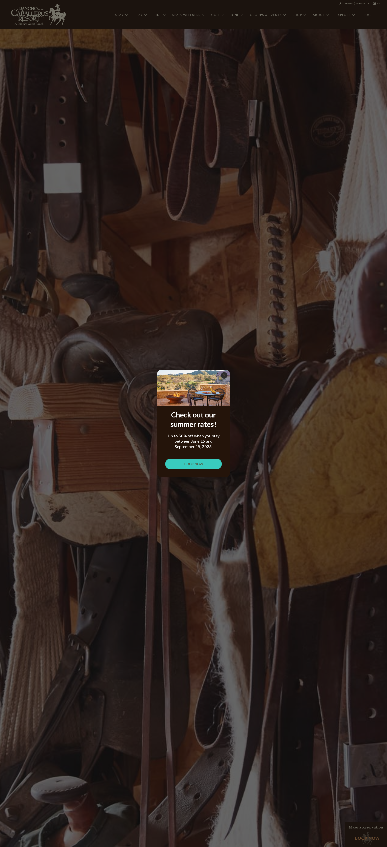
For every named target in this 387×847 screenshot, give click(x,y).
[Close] (224, 375)
